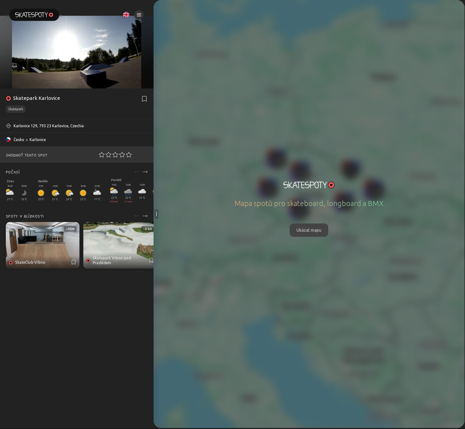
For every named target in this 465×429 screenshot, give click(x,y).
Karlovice (38, 139)
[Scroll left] (137, 172)
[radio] (100, 154)
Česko (19, 139)
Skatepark (15, 109)
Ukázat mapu (308, 230)
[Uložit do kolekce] (144, 98)
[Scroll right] (145, 172)
